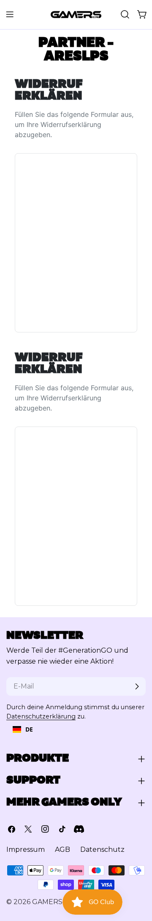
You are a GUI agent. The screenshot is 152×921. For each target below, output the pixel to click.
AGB (62, 849)
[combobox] (22, 729)
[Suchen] (125, 14)
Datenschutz (102, 849)
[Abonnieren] (137, 686)
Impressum (25, 849)
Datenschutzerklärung (41, 716)
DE (29, 729)
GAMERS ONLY (57, 902)
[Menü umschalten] (9, 14)
